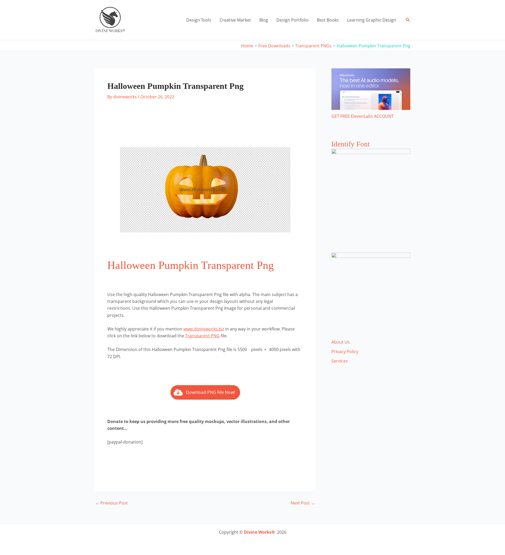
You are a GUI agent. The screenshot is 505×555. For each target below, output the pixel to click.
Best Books (328, 20)
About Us (340, 342)
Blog (263, 20)
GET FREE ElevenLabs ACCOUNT (362, 116)
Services (339, 361)
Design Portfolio (292, 20)
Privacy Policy (344, 351)
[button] (408, 20)
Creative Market (235, 20)
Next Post (303, 503)
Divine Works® (259, 532)
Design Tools (198, 20)
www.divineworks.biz (203, 329)
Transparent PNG (202, 336)
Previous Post (111, 503)
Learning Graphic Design (371, 20)
